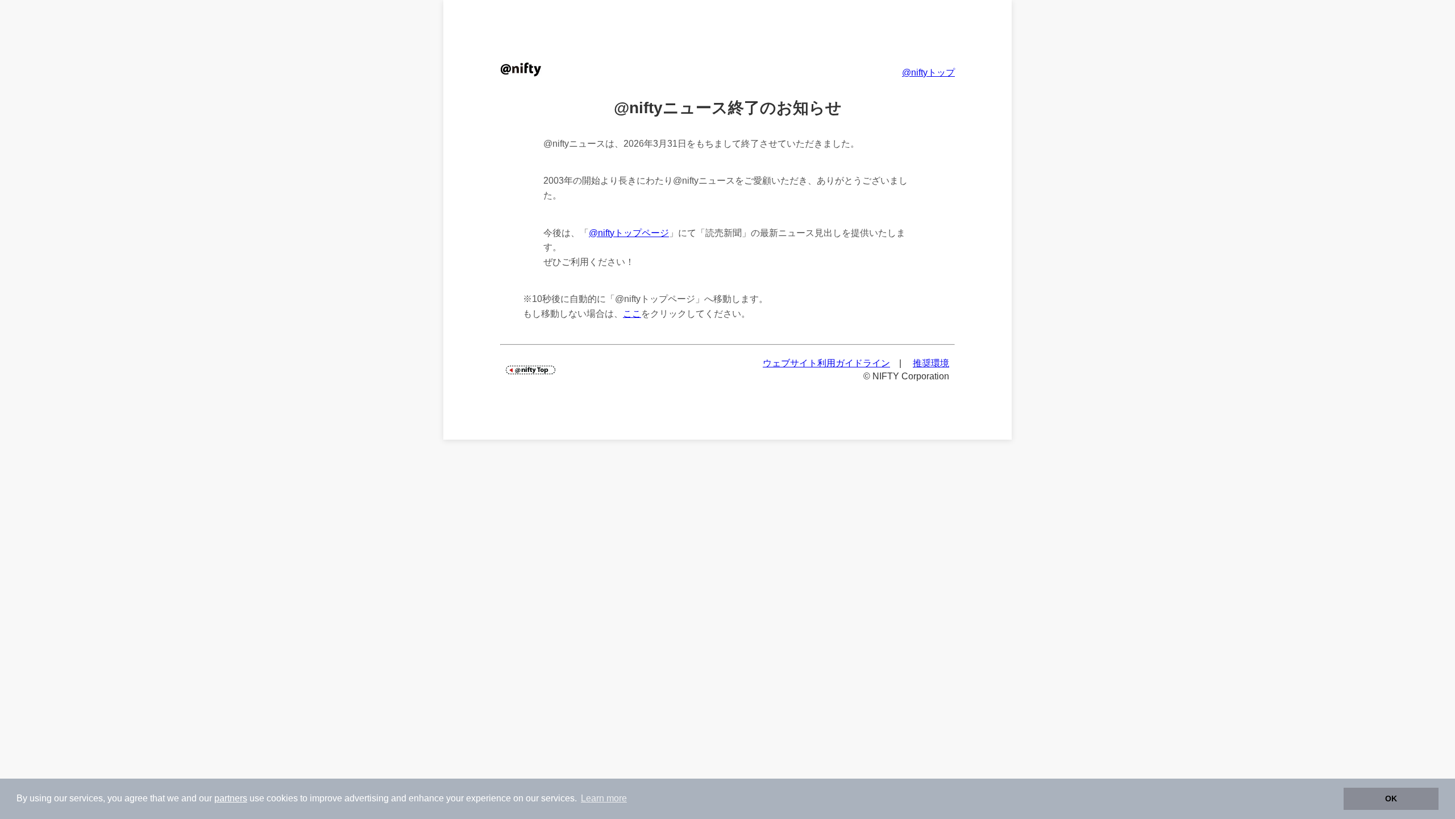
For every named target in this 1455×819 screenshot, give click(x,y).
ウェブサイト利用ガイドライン (826, 363)
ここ (632, 313)
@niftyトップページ (629, 233)
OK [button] (1391, 798)
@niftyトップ (928, 72)
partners (230, 798)
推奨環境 (931, 363)
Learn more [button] (604, 798)
